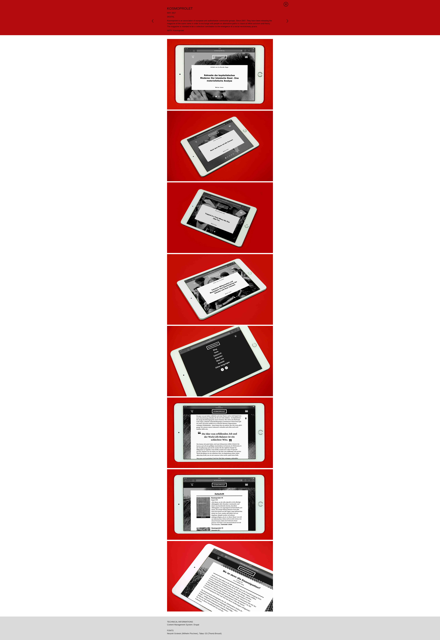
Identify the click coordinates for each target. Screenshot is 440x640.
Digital (170, 17)
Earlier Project (286, 21)
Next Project (153, 21)
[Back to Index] (286, 4)
